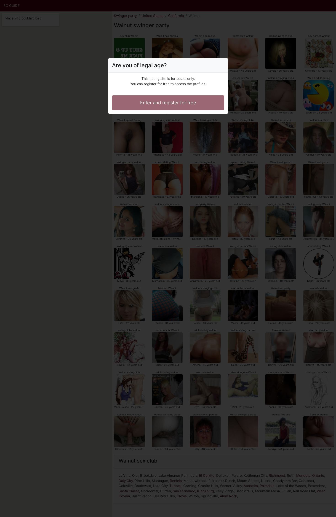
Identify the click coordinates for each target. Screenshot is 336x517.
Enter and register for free (168, 102)
